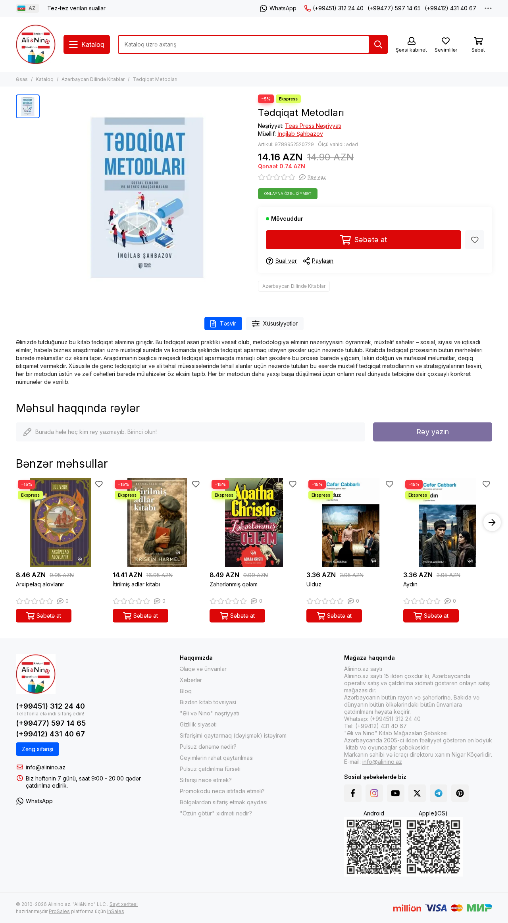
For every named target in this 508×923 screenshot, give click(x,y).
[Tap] (378, 44)
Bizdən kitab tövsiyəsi (208, 702)
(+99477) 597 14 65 (394, 8)
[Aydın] (447, 522)
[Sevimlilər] (474, 239)
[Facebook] (353, 793)
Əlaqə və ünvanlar (203, 668)
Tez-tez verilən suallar (76, 8)
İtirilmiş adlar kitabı (136, 584)
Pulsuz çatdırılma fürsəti (210, 768)
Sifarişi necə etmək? (206, 780)
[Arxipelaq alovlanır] (60, 522)
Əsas (22, 79)
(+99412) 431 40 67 (450, 8)
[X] (417, 793)
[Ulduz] (350, 522)
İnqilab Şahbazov (300, 133)
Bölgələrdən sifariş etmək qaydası (223, 802)
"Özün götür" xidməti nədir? (216, 813)
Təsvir (228, 323)
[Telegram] (438, 793)
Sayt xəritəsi (124, 904)
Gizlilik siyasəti (198, 724)
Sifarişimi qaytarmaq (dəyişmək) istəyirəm (233, 735)
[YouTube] (395, 793)
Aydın (410, 584)
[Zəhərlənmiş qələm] (254, 522)
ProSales (59, 911)
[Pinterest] (460, 793)
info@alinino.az (45, 767)
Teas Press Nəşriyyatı (313, 125)
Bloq (186, 691)
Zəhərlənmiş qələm (234, 584)
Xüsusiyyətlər (280, 323)
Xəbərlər (191, 679)
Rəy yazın (432, 432)
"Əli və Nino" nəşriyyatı (209, 713)
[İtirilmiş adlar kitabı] (157, 522)
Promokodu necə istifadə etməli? (222, 791)
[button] (16, 522)
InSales (115, 911)
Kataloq (45, 79)
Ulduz (313, 584)
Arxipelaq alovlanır (40, 584)
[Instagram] (374, 793)
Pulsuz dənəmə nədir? (208, 746)
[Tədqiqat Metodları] (147, 197)
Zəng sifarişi (37, 749)
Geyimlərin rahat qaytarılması (217, 757)
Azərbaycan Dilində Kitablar (93, 79)
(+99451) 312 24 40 (338, 8)
